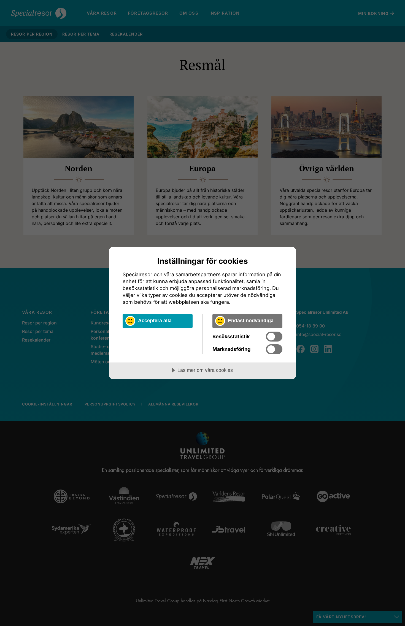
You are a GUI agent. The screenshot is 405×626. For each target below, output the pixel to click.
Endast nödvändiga (251, 320)
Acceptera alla (155, 320)
